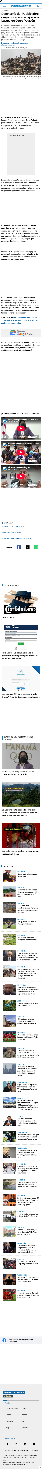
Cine (22, 1421)
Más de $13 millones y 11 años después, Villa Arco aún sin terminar (27, 1232)
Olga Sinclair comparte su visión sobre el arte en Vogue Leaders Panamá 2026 (27, 1088)
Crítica (8, 1414)
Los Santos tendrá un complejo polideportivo (27, 939)
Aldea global (22, 1001)
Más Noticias (8, 866)
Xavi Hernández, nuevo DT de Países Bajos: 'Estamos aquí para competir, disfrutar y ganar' (28, 1201)
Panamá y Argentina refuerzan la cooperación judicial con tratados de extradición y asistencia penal (27, 1071)
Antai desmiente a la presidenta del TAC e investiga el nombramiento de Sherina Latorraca (28, 1054)
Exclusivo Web (23, 1450)
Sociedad (21, 887)
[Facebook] (1, 2)
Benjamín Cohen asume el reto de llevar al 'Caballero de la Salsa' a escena (28, 1279)
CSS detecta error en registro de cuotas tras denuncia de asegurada (26, 1021)
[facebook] (7, 1444)
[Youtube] (34, 1444)
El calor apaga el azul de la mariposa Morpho (27, 1004)
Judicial (20, 1116)
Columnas (34, 1450)
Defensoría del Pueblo (11, 532)
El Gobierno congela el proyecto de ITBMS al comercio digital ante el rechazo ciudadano (26, 1249)
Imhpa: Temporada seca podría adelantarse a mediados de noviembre (27, 1184)
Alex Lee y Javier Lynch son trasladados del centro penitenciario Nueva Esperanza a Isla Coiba (28, 990)
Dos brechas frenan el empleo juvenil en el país (27, 1263)
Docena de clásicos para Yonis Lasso (27, 875)
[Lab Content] (21, 1397)
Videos (14, 1450)
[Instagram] (16, 1444)
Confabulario (8, 617)
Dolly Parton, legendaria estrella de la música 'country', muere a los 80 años (27, 1153)
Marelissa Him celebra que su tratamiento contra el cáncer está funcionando (28, 1137)
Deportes (21, 872)
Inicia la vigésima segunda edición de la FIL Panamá (27, 1215)
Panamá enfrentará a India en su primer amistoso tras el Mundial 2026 (28, 1295)
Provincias (21, 985)
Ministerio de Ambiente (12, 538)
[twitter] (25, 1444)
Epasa (23, 1408)
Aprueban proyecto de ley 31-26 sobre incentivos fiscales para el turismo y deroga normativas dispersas (28, 973)
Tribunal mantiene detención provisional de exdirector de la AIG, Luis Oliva (27, 1122)
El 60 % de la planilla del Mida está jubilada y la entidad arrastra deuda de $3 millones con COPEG (27, 956)
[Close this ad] (40, 1467)
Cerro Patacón (16, 527)
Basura (5, 527)
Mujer (8, 1427)
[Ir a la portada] (21, 6)
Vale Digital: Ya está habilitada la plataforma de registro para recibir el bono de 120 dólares (20, 656)
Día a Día (9, 1421)
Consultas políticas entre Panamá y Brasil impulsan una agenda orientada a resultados (27, 1169)
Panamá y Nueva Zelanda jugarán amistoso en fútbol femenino (28, 1037)
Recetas (24, 1414)
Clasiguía (24, 1427)
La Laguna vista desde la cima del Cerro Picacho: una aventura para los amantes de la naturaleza (19, 813)
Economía (21, 951)
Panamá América (12, 1408)
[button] (19, 547)
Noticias (7, 1450)
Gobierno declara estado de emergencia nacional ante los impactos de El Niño (27, 893)
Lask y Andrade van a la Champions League (26, 923)
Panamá (27, 538)
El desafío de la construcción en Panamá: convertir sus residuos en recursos (27, 909)
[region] (21, 98)
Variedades (22, 1082)
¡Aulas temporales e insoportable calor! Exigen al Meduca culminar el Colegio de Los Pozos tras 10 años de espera (27, 1105)
